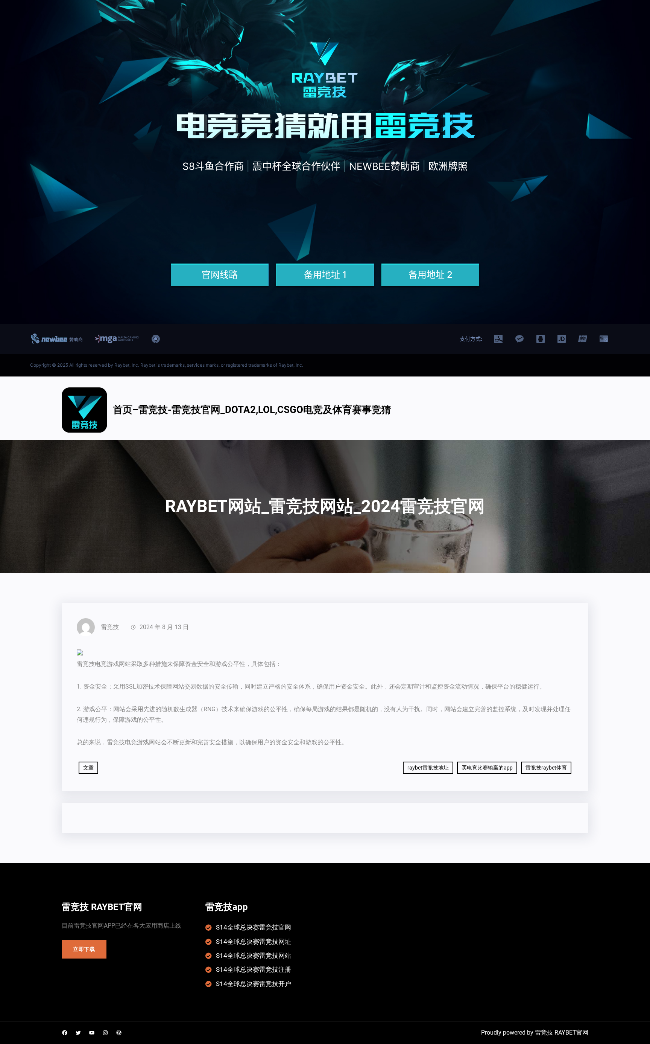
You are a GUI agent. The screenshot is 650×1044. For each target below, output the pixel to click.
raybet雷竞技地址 (428, 768)
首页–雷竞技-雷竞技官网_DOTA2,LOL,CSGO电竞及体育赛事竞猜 (252, 409)
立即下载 (84, 949)
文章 (88, 768)
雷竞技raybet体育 (546, 768)
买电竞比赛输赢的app (487, 768)
